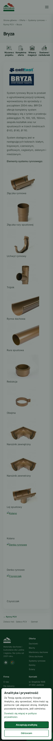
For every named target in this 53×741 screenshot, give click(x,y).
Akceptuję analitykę (26, 724)
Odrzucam (26, 733)
